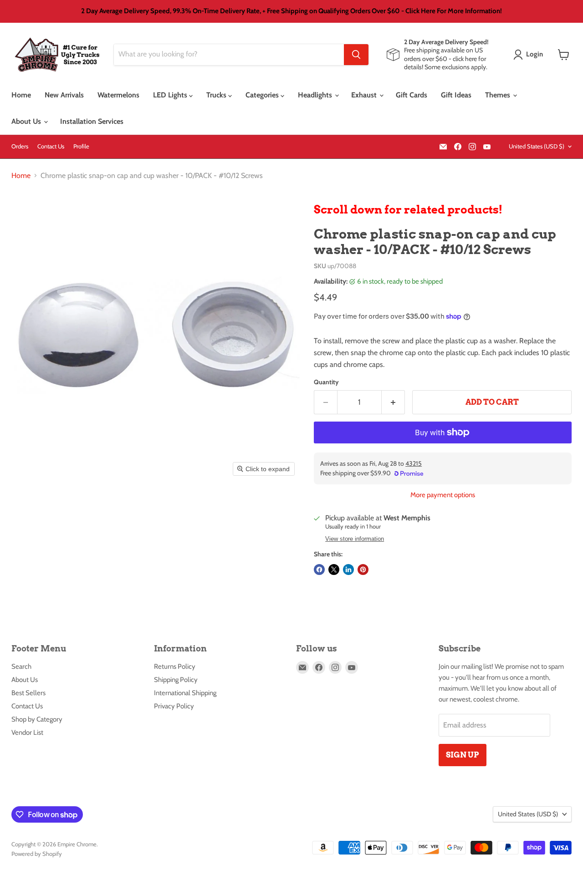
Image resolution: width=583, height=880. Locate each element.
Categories (263, 95)
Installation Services (91, 121)
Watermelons (118, 95)
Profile (81, 146)
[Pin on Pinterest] (363, 569)
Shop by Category (36, 719)
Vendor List (27, 732)
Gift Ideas (456, 95)
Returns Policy (174, 666)
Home (21, 95)
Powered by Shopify (36, 853)
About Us (27, 121)
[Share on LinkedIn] (348, 569)
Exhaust (364, 95)
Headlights (316, 95)
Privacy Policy (174, 706)
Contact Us (50, 146)
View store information (354, 539)
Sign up (462, 754)
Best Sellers (28, 693)
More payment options (442, 495)
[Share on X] (333, 569)
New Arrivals (64, 95)
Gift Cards (411, 95)
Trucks (217, 95)
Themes (498, 95)
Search (21, 666)
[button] (530, 54)
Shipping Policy (176, 680)
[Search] (356, 54)
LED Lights (171, 95)
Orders (19, 146)
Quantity (326, 382)
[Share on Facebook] (319, 569)
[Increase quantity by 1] (393, 402)
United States (536, 146)
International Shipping (185, 693)
